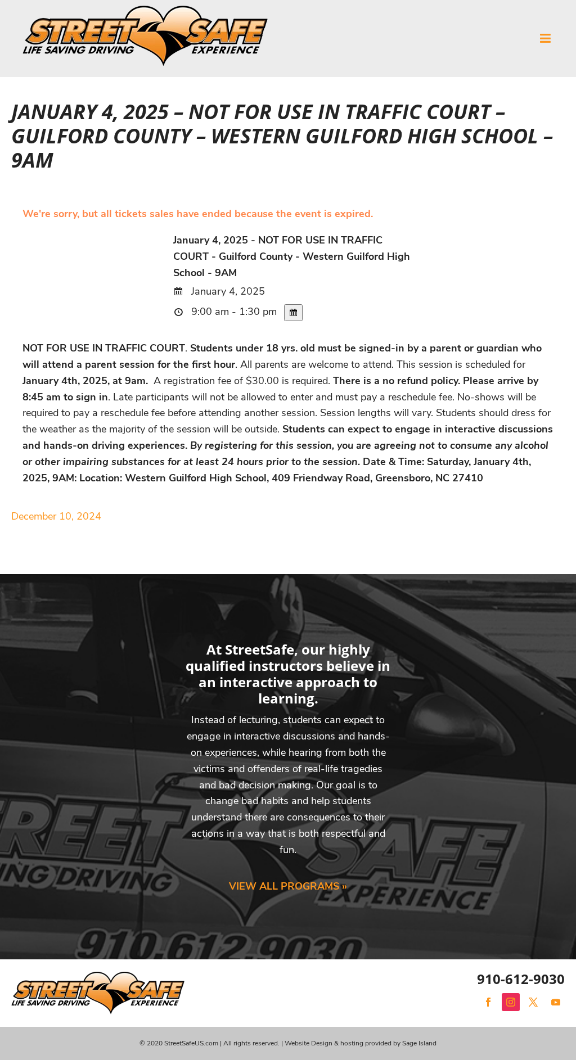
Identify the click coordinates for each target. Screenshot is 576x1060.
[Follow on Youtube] (556, 1002)
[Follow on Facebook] (488, 1002)
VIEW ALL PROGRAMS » (288, 886)
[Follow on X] (533, 1002)
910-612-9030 (521, 978)
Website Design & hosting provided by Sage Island (360, 1043)
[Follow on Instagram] (511, 1002)
